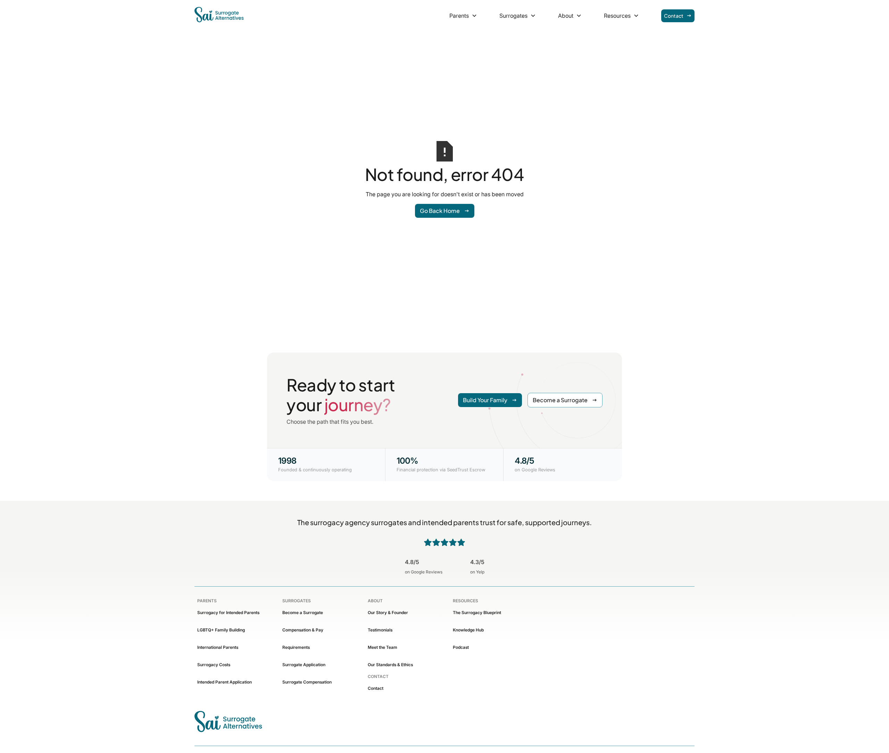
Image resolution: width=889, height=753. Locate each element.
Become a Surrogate (302, 612)
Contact (375, 688)
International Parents (217, 647)
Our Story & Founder (388, 612)
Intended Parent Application (224, 682)
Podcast (461, 647)
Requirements (296, 647)
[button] (463, 16)
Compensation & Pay (302, 629)
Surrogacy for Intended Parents (228, 612)
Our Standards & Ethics (390, 664)
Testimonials (380, 629)
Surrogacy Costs (213, 664)
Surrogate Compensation (307, 682)
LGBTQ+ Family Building (221, 629)
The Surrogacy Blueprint (477, 612)
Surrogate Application (303, 664)
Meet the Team (382, 647)
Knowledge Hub (468, 629)
